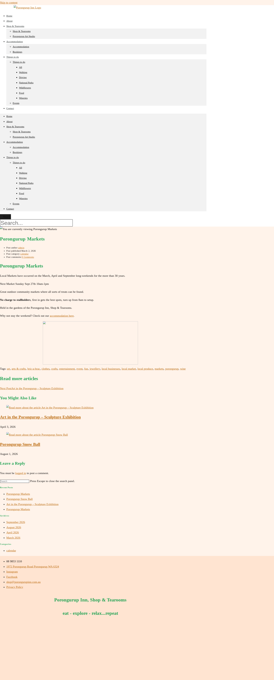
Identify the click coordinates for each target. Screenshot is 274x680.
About (9, 121)
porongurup (172, 368)
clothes (46, 368)
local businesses (111, 368)
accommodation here (62, 315)
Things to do (12, 57)
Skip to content (8, 2)
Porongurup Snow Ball (20, 444)
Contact (10, 108)
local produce (145, 368)
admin (21, 248)
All (20, 67)
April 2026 (12, 532)
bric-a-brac (33, 368)
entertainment (67, 368)
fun (86, 368)
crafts (54, 368)
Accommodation (14, 41)
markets (159, 368)
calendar (24, 254)
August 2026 (13, 527)
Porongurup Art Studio (24, 36)
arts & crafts (19, 368)
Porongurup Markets (18, 493)
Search (7, 216)
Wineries (23, 98)
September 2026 (15, 522)
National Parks (26, 82)
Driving (23, 77)
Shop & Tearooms (15, 26)
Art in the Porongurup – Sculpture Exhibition (40, 417)
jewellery (95, 368)
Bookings (17, 152)
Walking (23, 72)
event (79, 368)
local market (129, 368)
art (8, 368)
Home (9, 116)
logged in (20, 473)
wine (183, 368)
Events (16, 103)
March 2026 (13, 537)
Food (21, 93)
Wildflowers (25, 87)
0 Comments (28, 257)
